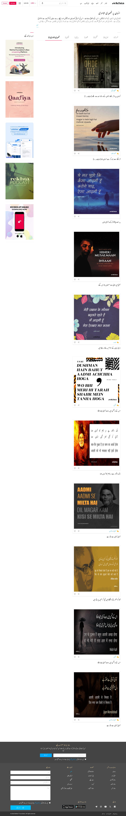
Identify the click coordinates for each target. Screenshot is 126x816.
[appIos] (68, 807)
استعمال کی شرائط (108, 813)
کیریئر (92, 784)
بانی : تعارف (91, 776)
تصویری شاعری (53, 37)
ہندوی (114, 771)
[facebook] (114, 806)
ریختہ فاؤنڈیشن (91, 771)
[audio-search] (42, 3)
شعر (116, 37)
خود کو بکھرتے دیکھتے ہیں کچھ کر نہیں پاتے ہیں (106, 599)
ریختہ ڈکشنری (113, 780)
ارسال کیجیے (19, 807)
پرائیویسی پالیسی (73, 759)
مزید (37, 25)
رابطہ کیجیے (92, 780)
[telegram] (96, 806)
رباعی (76, 37)
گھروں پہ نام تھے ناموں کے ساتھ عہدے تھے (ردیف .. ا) (102, 96)
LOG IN (26, 3)
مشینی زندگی (113, 90)
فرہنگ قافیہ (69, 776)
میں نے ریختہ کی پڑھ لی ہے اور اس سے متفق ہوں (69, 759)
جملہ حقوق (103, 813)
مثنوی (67, 37)
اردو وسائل (69, 784)
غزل (105, 37)
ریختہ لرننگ (113, 784)
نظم (95, 37)
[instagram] (100, 806)
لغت (97, 3)
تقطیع (71, 780)
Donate (5, 3)
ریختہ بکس (113, 788)
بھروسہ (114, 342)
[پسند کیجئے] (74, 90)
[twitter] (110, 806)
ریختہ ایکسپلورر (91, 788)
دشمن (115, 405)
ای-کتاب (86, 3)
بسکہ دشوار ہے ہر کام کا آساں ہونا (110, 473)
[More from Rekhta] (19, 3)
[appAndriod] (80, 807)
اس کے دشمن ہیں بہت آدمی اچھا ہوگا (109, 410)
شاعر (106, 3)
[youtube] (105, 806)
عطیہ (71, 771)
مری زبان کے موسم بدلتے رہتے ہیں (109, 347)
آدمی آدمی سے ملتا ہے (113, 536)
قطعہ (86, 37)
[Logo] (118, 3)
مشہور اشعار (113, 153)
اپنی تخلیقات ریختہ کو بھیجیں (66, 788)
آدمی (115, 531)
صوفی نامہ (114, 776)
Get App (13, 3)
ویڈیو (92, 3)
